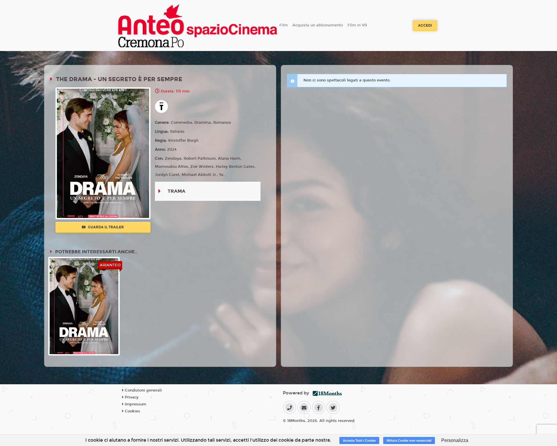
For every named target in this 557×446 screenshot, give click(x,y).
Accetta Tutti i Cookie (359, 440)
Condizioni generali (143, 390)
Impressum (135, 404)
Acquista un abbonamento (317, 25)
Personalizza (454, 440)
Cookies (132, 411)
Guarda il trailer (105, 227)
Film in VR (357, 25)
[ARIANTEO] (84, 306)
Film (283, 25)
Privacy (131, 397)
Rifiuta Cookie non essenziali (409, 440)
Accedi (425, 25)
